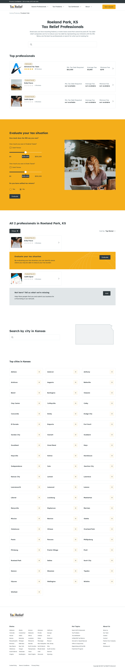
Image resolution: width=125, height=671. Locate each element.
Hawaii (11, 635)
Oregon (21, 649)
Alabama (11, 630)
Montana (11, 643)
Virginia (11, 654)
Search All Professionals (78, 630)
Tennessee (21, 651)
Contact (105, 638)
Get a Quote (109, 7)
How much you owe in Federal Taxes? (23, 144)
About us (105, 630)
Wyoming (49, 654)
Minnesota (31, 641)
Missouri (49, 641)
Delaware (30, 633)
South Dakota (13, 651)
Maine (39, 638)
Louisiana (30, 638)
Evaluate (15, 196)
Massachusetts (13, 641)
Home (11, 13)
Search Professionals (38, 7)
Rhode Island (41, 649)
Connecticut (22, 633)
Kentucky (21, 638)
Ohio (48, 646)
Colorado (12, 633)
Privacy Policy (35, 665)
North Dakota (41, 646)
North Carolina (32, 646)
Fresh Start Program (77, 649)
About (87, 7)
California (49, 630)
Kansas (17, 13)
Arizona (30, 630)
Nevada (30, 643)
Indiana (40, 635)
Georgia (49, 633)
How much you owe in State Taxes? (22, 164)
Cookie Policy (13, 665)
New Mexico (12, 646)
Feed (104, 643)
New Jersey (50, 643)
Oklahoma (12, 649)
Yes (14, 189)
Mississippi (40, 641)
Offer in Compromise (77, 643)
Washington (22, 654)
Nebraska (21, 643)
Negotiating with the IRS (78, 646)
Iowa (48, 635)
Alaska (21, 630)
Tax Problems (57, 7)
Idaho (20, 635)
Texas (29, 651)
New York (21, 646)
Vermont (49, 651)
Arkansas (40, 630)
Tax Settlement (73, 7)
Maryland (49, 638)
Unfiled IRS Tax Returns (78, 638)
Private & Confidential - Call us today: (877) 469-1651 (23, 1)
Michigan (21, 641)
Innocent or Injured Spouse (79, 641)
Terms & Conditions (24, 665)
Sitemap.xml (106, 646)
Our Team (105, 633)
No (24, 189)
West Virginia (32, 654)
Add (106, 293)
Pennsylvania (31, 649)
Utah (39, 651)
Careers (105, 635)
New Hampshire (42, 643)
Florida (40, 633)
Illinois (30, 635)
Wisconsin (40, 654)
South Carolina (51, 649)
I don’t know (16, 148)
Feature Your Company (109, 641)
